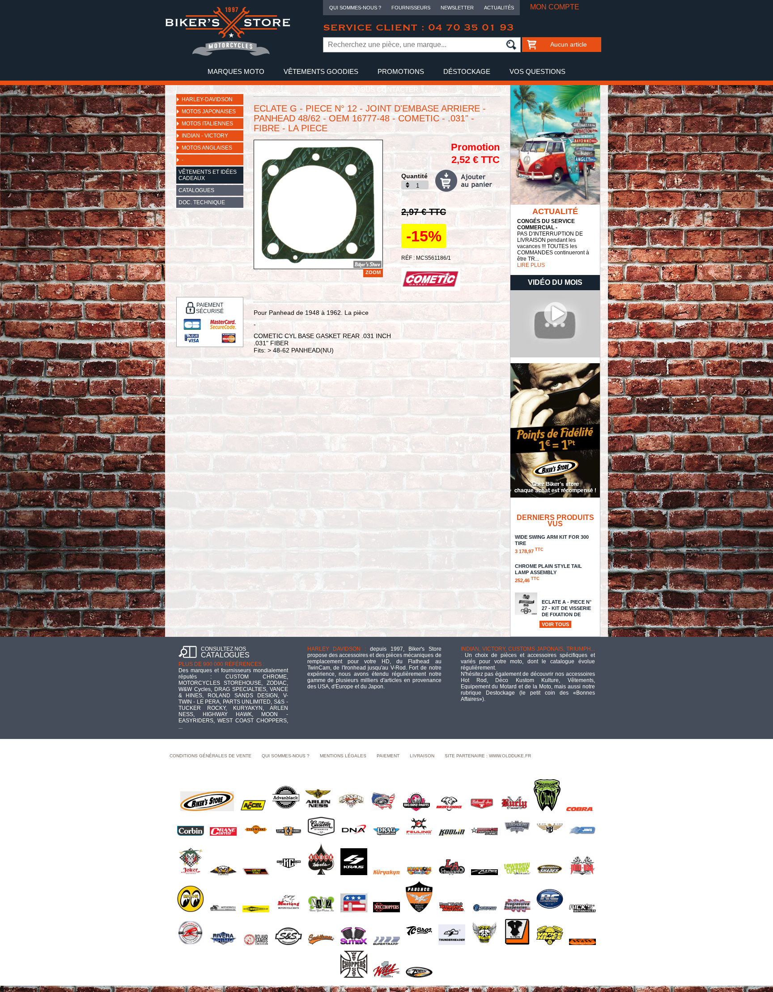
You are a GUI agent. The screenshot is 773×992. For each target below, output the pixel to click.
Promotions (401, 71)
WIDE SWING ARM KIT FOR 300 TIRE (552, 544)
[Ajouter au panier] (467, 181)
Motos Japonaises (209, 111)
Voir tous (555, 624)
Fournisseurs (410, 7)
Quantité (414, 176)
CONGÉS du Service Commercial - (546, 224)
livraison (422, 755)
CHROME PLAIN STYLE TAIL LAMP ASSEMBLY (548, 573)
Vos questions (537, 71)
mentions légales (343, 755)
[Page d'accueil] (227, 54)
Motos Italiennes (207, 123)
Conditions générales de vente (210, 755)
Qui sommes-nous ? (355, 7)
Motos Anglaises (207, 148)
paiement (388, 755)
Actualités (499, 7)
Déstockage (466, 71)
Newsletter (457, 7)
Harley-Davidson (207, 99)
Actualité (555, 211)
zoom (373, 272)
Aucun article (568, 44)
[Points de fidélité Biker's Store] (555, 496)
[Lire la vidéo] (555, 355)
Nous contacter (386, 89)
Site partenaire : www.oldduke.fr (488, 755)
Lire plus (531, 265)
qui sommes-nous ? (286, 755)
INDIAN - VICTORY (205, 136)
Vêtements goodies (321, 71)
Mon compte (554, 7)
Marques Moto (236, 71)
